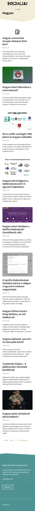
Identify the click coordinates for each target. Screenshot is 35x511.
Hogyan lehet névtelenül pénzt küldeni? (16, 415)
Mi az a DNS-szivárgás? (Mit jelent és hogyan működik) (17, 135)
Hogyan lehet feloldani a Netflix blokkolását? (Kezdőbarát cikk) (15, 229)
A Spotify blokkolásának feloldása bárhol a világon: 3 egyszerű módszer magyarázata (16, 285)
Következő (24, 440)
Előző (5, 440)
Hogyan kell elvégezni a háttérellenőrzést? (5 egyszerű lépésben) (15, 184)
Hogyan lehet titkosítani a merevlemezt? (16, 89)
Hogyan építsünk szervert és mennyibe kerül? (16, 340)
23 (18, 440)
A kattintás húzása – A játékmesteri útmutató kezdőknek (14, 367)
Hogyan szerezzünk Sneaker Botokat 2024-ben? (14, 41)
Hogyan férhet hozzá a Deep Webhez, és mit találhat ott (14, 314)
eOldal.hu (6, 505)
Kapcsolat (7, 487)
